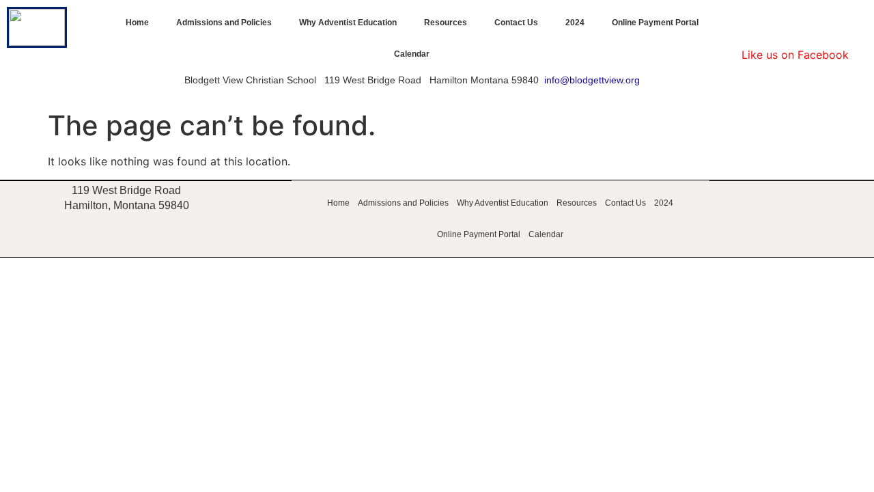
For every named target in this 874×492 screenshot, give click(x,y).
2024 (574, 22)
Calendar (411, 54)
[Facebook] (795, 24)
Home (137, 22)
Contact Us (516, 22)
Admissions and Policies (224, 22)
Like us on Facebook (795, 55)
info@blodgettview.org (592, 79)
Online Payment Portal (655, 22)
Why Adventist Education (348, 22)
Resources (445, 22)
